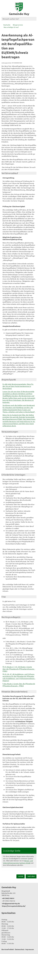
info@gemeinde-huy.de (11, 903)
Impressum (29, 949)
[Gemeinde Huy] (19, 896)
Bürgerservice (18, 25)
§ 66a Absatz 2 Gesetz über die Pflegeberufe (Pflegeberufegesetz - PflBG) (19, 685)
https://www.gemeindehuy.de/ (13, 906)
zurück (20, 876)
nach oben (31, 876)
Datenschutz (19, 949)
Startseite (6, 25)
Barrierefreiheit (8, 949)
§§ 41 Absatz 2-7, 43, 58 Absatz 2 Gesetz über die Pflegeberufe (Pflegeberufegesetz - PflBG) (19, 669)
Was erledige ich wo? (11, 27)
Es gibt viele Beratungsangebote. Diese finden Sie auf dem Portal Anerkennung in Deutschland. (18, 386)
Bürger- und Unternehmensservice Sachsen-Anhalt (18, 862)
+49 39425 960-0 (8, 898)
